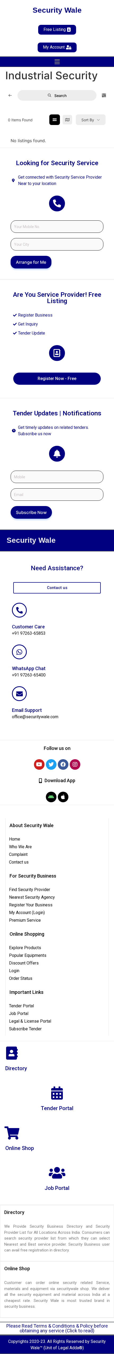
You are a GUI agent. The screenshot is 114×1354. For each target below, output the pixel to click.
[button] (57, 62)
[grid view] (54, 119)
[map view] (67, 119)
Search (60, 95)
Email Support (27, 710)
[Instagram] (75, 764)
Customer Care (28, 626)
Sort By (87, 120)
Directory (16, 1068)
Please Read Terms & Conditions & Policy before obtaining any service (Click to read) (57, 1328)
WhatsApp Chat (29, 668)
